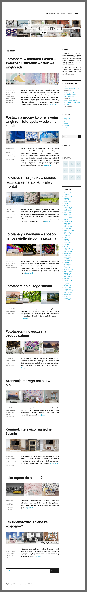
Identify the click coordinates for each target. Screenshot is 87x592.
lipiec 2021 (67, 216)
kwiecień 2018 (68, 280)
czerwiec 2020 (68, 237)
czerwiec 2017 (67, 296)
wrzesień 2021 (68, 212)
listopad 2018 (67, 268)
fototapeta (8, 267)
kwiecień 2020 (68, 241)
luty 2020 (66, 244)
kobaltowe (13, 155)
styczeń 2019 (67, 264)
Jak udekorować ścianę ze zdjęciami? (27, 523)
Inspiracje (8, 92)
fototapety (8, 96)
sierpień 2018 (67, 273)
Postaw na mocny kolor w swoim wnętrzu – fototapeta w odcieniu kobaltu (32, 121)
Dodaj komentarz (10, 102)
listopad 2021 (67, 209)
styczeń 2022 (67, 205)
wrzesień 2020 (68, 232)
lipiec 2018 (67, 275)
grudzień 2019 (68, 248)
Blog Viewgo (9, 584)
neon (12, 267)
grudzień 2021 (68, 207)
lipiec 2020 (67, 235)
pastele (7, 98)
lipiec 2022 (67, 194)
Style (12, 265)
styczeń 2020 (67, 246)
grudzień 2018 (68, 266)
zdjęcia (12, 555)
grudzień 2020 (68, 226)
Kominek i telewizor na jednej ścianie (29, 431)
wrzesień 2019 (68, 251)
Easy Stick (8, 214)
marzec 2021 (67, 223)
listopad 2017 (67, 289)
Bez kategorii (67, 118)
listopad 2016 (67, 298)
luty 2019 (66, 262)
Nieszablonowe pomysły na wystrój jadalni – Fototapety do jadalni (72, 102)
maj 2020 (66, 239)
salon (7, 100)
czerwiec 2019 (67, 257)
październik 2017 (68, 291)
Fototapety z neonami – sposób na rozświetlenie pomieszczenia (31, 236)
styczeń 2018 (67, 285)
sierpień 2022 (68, 193)
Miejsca (13, 311)
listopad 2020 (68, 228)
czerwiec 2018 (68, 276)
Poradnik (8, 94)
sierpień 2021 (67, 214)
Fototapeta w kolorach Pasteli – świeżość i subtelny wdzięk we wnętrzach (31, 62)
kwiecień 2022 (68, 200)
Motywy (13, 92)
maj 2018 (66, 278)
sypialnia (8, 414)
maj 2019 (66, 259)
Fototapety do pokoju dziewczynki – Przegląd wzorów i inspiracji (70, 94)
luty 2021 (66, 225)
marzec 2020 (67, 243)
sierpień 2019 (67, 253)
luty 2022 (66, 203)
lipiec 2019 (67, 255)
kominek (13, 461)
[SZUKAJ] (79, 136)
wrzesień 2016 (68, 300)
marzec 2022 (67, 202)
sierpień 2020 (68, 234)
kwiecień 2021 (68, 221)
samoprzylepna (9, 217)
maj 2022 (66, 198)
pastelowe (12, 98)
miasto (7, 216)
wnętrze (11, 100)
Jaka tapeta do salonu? (24, 477)
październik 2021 (68, 210)
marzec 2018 (67, 282)
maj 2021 (66, 219)
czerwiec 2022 (68, 196)
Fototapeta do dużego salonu (29, 285)
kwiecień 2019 (68, 260)
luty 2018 (66, 284)
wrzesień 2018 (68, 271)
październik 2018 (68, 269)
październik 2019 (68, 250)
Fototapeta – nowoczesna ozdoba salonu (26, 333)
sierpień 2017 (67, 294)
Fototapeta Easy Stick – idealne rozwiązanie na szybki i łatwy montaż (31, 182)
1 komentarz (9, 316)
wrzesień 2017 (68, 292)
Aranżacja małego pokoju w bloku (28, 382)
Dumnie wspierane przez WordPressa (24, 584)
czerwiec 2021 (68, 218)
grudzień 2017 (68, 287)
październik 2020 (69, 230)
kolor (12, 96)
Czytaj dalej (53, 104)
